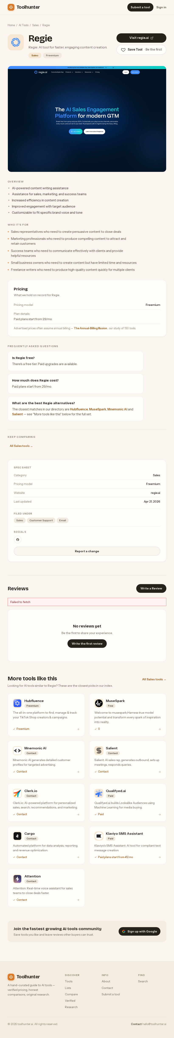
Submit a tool (140, 7)
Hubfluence (79, 409)
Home (11, 25)
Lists (68, 988)
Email (62, 520)
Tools (68, 981)
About (106, 981)
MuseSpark (97, 409)
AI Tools (23, 25)
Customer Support (41, 520)
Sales (35, 25)
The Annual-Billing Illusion (91, 328)
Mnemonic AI (117, 409)
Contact (107, 988)
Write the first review (87, 643)
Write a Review (151, 588)
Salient (17, 414)
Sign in (161, 7)
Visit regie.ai (139, 38)
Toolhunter (28, 7)
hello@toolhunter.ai (154, 1024)
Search (143, 981)
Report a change (87, 551)
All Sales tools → (21, 446)
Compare (71, 994)
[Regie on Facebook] (17, 539)
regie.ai (155, 492)
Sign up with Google (142, 931)
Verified (70, 1000)
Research (71, 1007)
